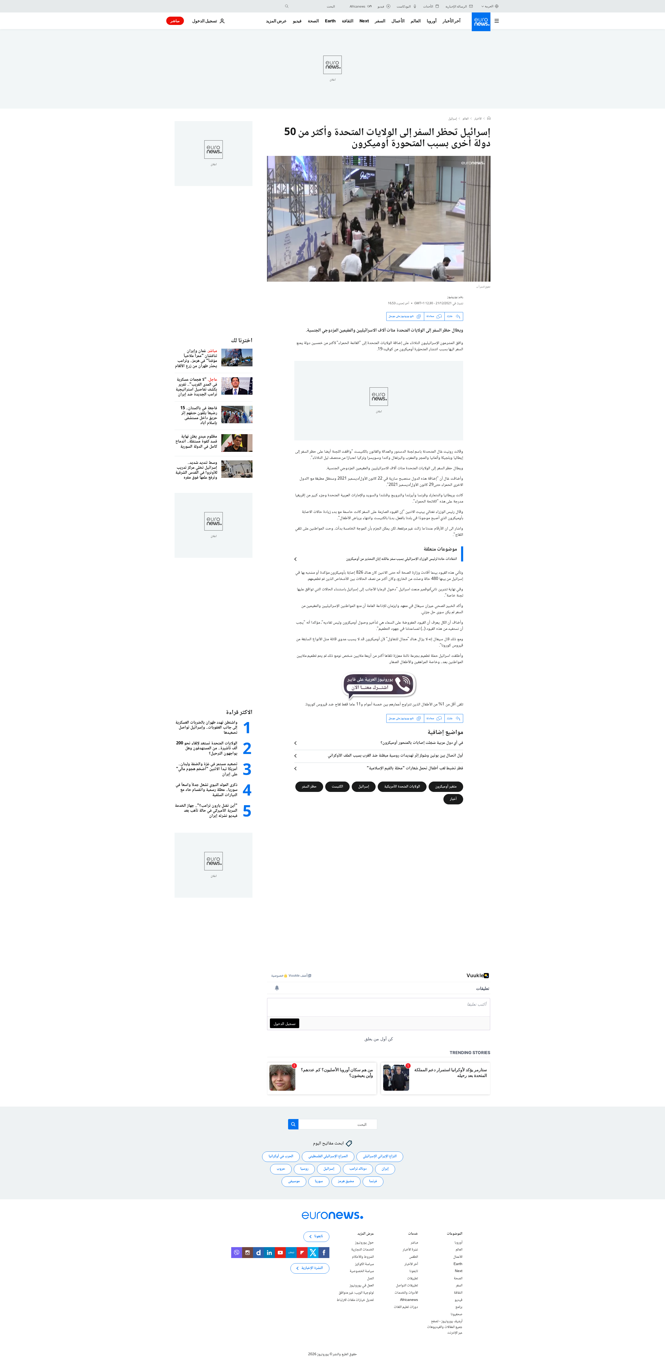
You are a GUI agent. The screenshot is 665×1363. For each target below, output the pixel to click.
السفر (380, 20)
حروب (281, 1169)
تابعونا (413, 1271)
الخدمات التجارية (362, 1250)
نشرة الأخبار (410, 1250)
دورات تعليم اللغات (406, 1307)
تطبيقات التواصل (407, 1285)
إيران (385, 1169)
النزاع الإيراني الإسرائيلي (380, 1156)
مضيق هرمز (346, 1181)
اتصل (370, 1278)
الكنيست (337, 787)
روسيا (304, 1169)
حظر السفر (309, 787)
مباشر (175, 20)
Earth (330, 20)
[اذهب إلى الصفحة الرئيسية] (481, 21)
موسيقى (294, 1181)
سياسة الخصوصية (362, 1271)
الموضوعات (454, 1234)
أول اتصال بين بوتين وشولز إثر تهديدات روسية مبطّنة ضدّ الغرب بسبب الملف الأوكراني (395, 755)
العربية (489, 6)
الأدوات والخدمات (406, 1293)
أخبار (453, 799)
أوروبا (431, 20)
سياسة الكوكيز (364, 1264)
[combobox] (313, 6)
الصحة (313, 20)
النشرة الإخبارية (312, 1268)
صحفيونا (456, 1314)
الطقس (413, 1257)
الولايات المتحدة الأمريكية (402, 787)
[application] (378, 219)
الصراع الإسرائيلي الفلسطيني (328, 1156)
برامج (458, 1307)
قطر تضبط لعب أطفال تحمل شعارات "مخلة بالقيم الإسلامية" (415, 768)
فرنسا (373, 1181)
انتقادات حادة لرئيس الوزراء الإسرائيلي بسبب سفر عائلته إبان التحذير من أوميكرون (401, 559)
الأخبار (478, 119)
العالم (416, 20)
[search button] (287, 6)
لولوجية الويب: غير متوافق (356, 1293)
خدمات (413, 1234)
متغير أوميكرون (446, 787)
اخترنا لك (241, 340)
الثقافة (347, 20)
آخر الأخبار (451, 20)
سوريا (319, 1181)
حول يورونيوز (364, 1243)
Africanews (409, 1300)
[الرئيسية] (488, 118)
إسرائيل (452, 119)
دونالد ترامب (358, 1169)
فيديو (297, 20)
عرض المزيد (365, 1234)
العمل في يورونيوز (362, 1285)
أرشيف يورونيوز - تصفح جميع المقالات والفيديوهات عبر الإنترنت (444, 1327)
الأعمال (397, 20)
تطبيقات (412, 1278)
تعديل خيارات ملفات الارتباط (355, 1300)
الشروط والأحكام (363, 1257)
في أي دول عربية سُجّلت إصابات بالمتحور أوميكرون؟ (422, 743)
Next (364, 20)
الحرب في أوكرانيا (281, 1156)
